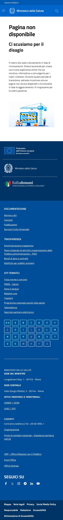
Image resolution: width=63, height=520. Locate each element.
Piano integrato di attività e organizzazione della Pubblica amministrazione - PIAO (28, 252)
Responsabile (11, 510)
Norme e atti (10, 215)
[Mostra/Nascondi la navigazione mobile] (3, 10)
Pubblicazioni (10, 224)
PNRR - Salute (11, 284)
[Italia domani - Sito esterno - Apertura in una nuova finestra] (26, 184)
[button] (57, 11)
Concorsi (8, 220)
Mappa (7, 504)
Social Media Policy (46, 504)
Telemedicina (10, 307)
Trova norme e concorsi (15, 279)
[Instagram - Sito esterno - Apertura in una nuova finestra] (19, 483)
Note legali (18, 504)
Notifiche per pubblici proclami (19, 263)
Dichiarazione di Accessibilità (19, 516)
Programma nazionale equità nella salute (24, 303)
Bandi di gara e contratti (16, 258)
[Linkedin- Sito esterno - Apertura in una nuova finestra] (31, 483)
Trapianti (8, 298)
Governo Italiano (11, 2)
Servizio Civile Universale (16, 229)
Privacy (30, 504)
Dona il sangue (11, 289)
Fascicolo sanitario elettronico (19, 312)
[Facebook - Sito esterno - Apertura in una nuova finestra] (6, 483)
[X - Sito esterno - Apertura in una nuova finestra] (12, 483)
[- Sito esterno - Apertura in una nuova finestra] (38, 483)
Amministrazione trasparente (18, 245)
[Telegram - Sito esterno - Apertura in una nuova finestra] (25, 483)
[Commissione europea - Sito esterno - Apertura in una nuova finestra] (19, 151)
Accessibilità (39, 510)
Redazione (25, 510)
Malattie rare (10, 293)
